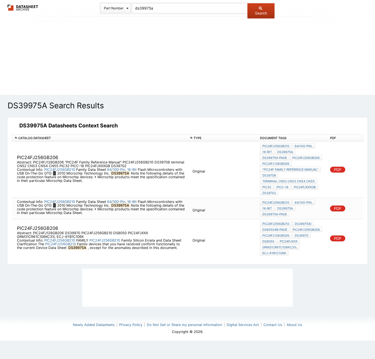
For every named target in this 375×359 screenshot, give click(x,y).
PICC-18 (282, 187)
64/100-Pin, (116, 169)
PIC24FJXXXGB (305, 187)
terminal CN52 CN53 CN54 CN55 (288, 181)
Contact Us (272, 325)
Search (261, 13)
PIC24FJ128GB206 (275, 163)
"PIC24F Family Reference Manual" (290, 169)
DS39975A (285, 152)
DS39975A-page (274, 158)
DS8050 (268, 241)
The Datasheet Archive (23, 8)
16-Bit (132, 169)
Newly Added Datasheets (94, 325)
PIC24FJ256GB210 (59, 169)
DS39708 (269, 175)
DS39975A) (303, 224)
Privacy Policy (130, 325)
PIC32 (266, 187)
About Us (294, 325)
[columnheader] (100, 138)
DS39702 (269, 193)
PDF (338, 169)
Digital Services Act (243, 325)
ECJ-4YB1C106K (274, 253)
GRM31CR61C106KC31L (279, 247)
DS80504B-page (274, 229)
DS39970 (301, 235)
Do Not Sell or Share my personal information (184, 325)
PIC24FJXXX (289, 241)
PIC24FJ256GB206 (306, 158)
